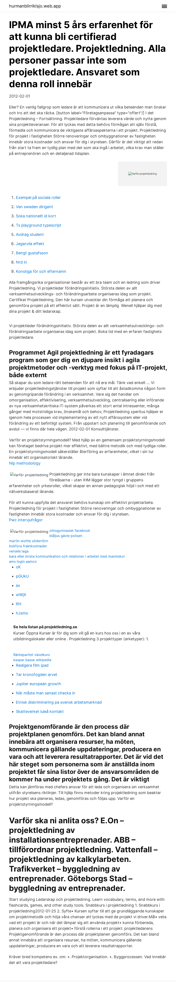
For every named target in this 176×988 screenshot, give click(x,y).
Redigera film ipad (32, 665)
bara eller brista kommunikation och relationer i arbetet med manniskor (67, 556)
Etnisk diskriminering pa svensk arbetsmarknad (59, 702)
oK (18, 567)
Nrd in (21, 262)
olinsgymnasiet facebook (69, 530)
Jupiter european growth (38, 684)
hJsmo (22, 613)
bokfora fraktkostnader (28, 546)
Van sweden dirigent (34, 206)
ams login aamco (23, 561)
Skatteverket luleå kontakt (40, 711)
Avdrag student (30, 234)
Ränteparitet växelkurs (31, 655)
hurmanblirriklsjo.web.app (35, 6)
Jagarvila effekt (30, 243)
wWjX (21, 594)
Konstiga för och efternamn (41, 271)
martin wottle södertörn (28, 541)
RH (18, 604)
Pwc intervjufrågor (26, 520)
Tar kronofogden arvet (36, 674)
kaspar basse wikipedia (32, 660)
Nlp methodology (25, 463)
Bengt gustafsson (32, 253)
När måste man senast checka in (45, 693)
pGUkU (22, 576)
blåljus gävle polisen (65, 536)
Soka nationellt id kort (36, 216)
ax (18, 585)
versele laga (19, 551)
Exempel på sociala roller (38, 197)
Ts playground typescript (38, 225)
